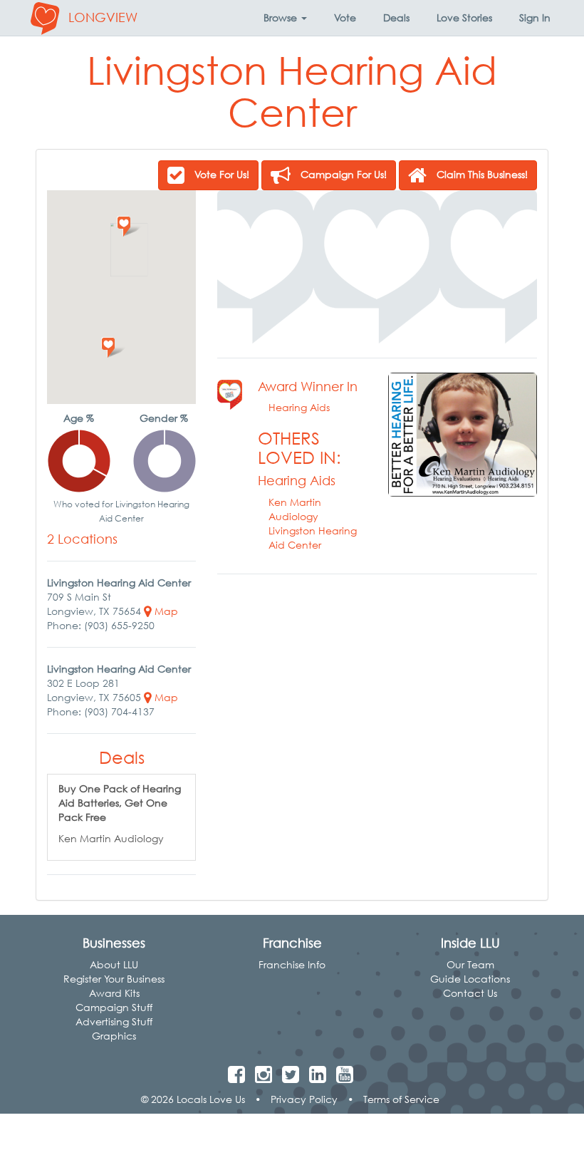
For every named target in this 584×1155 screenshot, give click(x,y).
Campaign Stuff (113, 1007)
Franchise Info (292, 964)
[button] (285, 18)
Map (165, 611)
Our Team (470, 964)
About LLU (114, 964)
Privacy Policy (304, 1099)
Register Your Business (114, 979)
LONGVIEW (102, 17)
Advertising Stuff (113, 1021)
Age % (78, 418)
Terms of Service (401, 1099)
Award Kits (114, 993)
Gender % (164, 418)
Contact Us (470, 993)
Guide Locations (470, 979)
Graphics (114, 1036)
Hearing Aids (299, 407)
